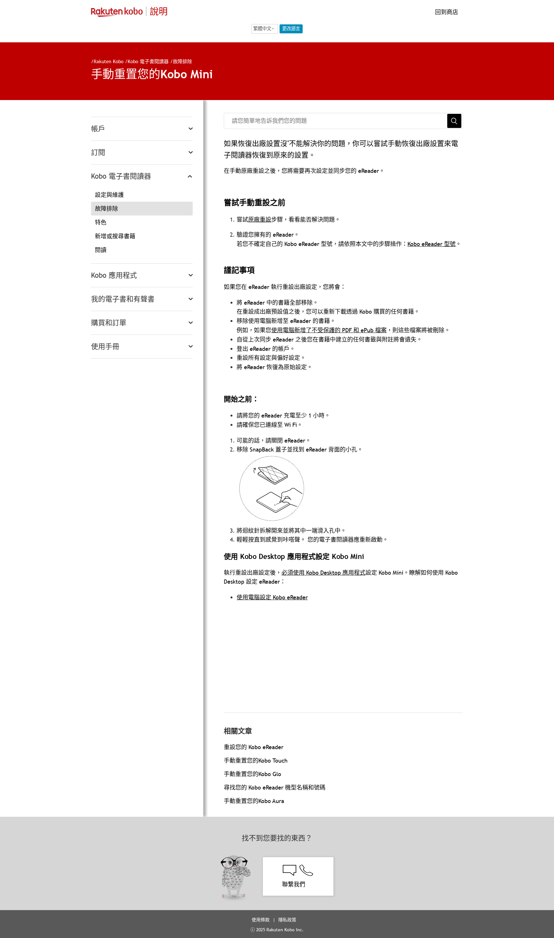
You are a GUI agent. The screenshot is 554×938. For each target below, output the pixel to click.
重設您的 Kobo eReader (253, 747)
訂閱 (98, 152)
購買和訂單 (108, 322)
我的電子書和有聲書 (123, 299)
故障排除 (182, 61)
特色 (100, 222)
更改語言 (291, 28)
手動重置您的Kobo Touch (256, 760)
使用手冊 (105, 346)
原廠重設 (259, 219)
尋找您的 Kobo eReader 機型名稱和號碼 (274, 787)
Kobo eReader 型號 (431, 244)
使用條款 (261, 920)
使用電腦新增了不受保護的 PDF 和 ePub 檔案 (329, 330)
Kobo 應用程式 (114, 275)
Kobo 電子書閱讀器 (148, 61)
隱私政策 (288, 920)
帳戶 (98, 128)
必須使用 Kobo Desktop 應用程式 (323, 572)
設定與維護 (109, 195)
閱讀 (100, 250)
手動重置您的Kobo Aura (254, 801)
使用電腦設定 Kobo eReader (272, 597)
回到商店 (445, 12)
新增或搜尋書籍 (115, 236)
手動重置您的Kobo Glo (252, 774)
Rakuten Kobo (108, 61)
